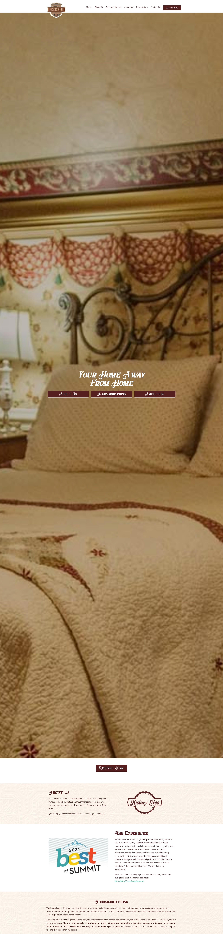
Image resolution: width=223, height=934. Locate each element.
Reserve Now (172, 7)
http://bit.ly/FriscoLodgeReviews (129, 881)
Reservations (142, 7)
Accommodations (113, 7)
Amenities (128, 7)
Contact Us (155, 7)
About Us (99, 7)
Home (89, 7)
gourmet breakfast (78, 919)
